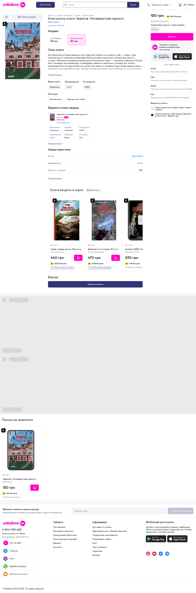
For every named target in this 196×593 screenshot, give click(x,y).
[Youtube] (154, 554)
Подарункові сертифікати (105, 535)
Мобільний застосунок (160, 522)
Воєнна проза (88, 15)
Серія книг (97, 551)
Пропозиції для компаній (65, 539)
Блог (94, 543)
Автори (96, 555)
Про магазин (59, 527)
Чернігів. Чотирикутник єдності (19, 479)
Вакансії (57, 543)
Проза (77, 15)
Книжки (51, 15)
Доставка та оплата (101, 527)
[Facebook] (161, 554)
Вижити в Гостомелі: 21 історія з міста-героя (104, 249)
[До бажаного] (6, 17)
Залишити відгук (95, 284)
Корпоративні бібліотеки (65, 535)
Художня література (64, 15)
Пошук (133, 5)
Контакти (57, 547)
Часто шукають (99, 547)
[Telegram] (167, 554)
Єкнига (155, 29)
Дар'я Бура (53, 22)
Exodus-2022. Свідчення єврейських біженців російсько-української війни (141, 249)
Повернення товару (101, 539)
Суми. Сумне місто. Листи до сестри (67, 249)
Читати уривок (28, 17)
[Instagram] (148, 554)
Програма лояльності (63, 531)
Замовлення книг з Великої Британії (109, 531)
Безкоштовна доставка (64, 268)
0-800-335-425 (12, 529)
